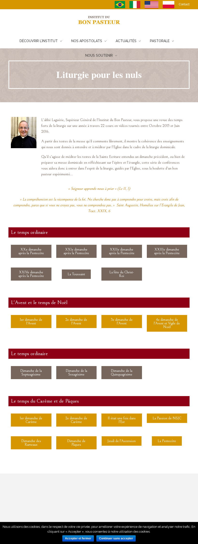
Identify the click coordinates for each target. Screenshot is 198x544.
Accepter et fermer (78, 538)
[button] (31, 251)
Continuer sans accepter (116, 538)
